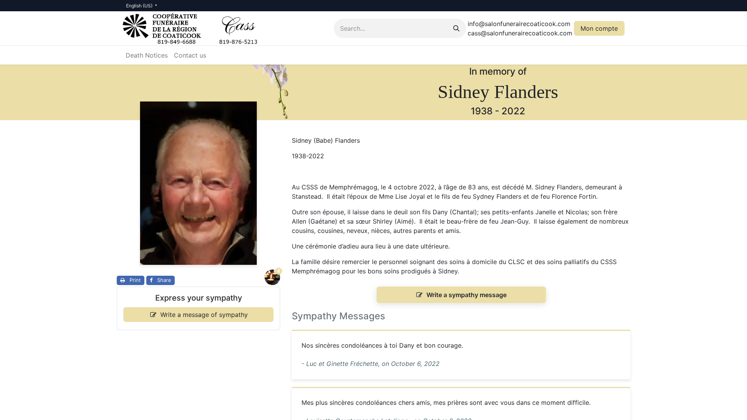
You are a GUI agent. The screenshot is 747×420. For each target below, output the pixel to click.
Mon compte (599, 28)
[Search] (456, 28)
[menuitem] (147, 55)
